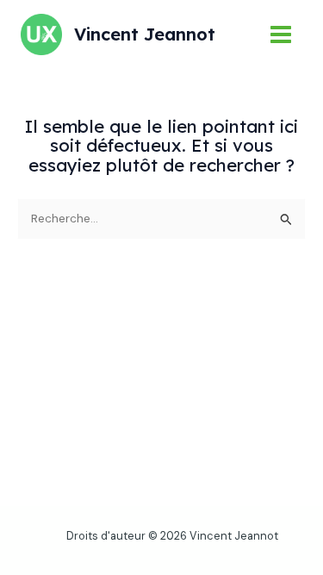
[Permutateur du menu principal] (281, 35)
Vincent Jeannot (144, 34)
